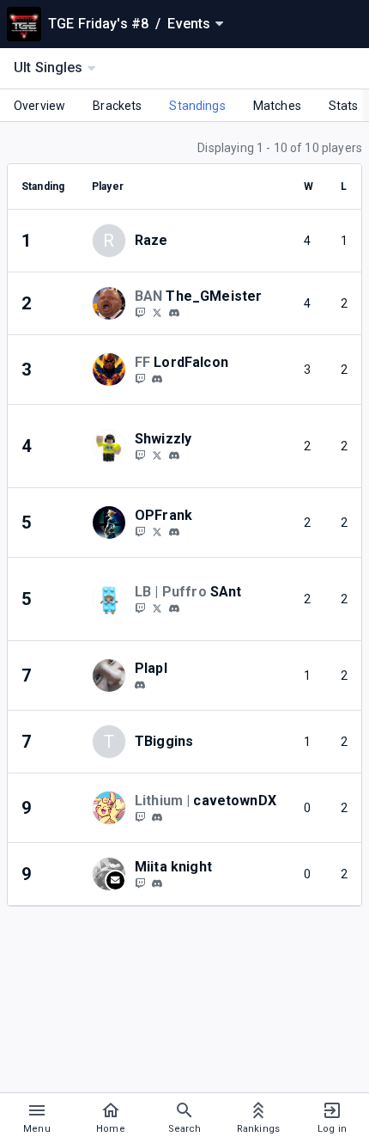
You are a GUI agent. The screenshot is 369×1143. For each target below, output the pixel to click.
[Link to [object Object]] (113, 303)
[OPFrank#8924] (174, 532)
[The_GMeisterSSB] (157, 312)
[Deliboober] (140, 816)
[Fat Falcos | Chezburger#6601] (140, 685)
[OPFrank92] (157, 531)
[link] (174, 312)
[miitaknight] (140, 882)
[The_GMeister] (140, 312)
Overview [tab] (39, 106)
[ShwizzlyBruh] (157, 454)
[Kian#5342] (174, 455)
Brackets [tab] (117, 106)
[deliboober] (157, 817)
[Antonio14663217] (157, 607)
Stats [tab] (344, 106)
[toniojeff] (140, 607)
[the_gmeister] (174, 313)
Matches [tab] (277, 106)
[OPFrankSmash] (140, 531)
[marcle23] (140, 378)
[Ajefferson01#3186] (174, 608)
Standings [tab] (197, 106)
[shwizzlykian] (140, 454)
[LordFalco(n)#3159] (157, 379)
